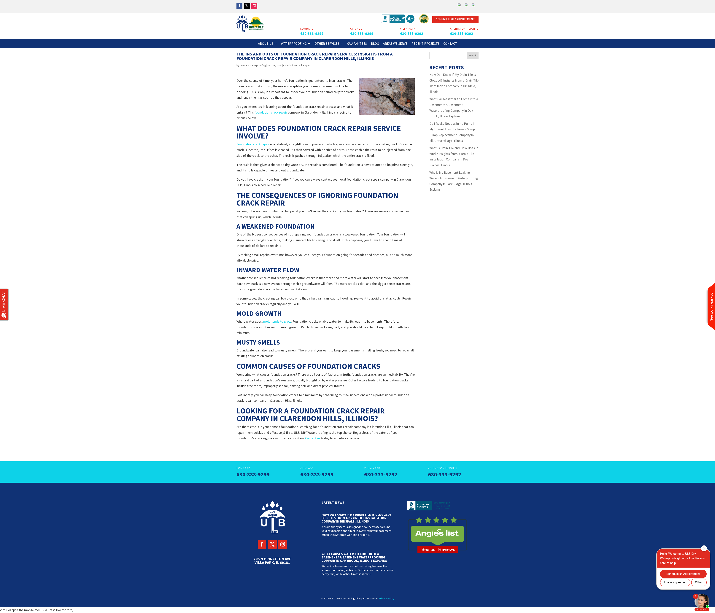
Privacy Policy (386, 598)
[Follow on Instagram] (254, 6)
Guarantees (357, 44)
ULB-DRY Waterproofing (253, 65)
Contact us (312, 438)
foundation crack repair (271, 112)
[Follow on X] (247, 6)
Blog (375, 44)
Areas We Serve (395, 44)
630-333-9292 (411, 33)
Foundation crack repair (252, 144)
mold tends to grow (277, 321)
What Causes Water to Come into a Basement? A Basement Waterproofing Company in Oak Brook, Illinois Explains (354, 557)
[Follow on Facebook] (239, 6)
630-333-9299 (311, 33)
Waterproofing (294, 44)
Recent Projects (425, 44)
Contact (450, 44)
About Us (265, 44)
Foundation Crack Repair (296, 65)
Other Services (326, 44)
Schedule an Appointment (455, 19)
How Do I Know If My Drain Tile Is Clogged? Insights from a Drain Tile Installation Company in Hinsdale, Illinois (356, 517)
